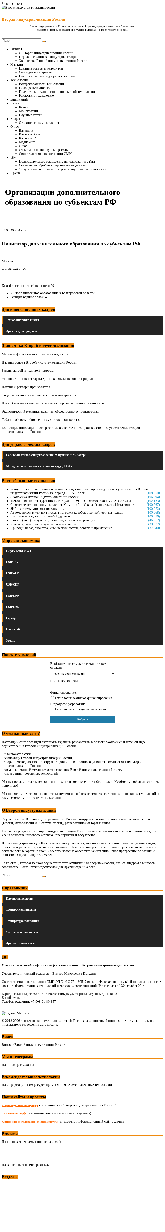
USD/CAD (12, 607)
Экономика (10, 1185)
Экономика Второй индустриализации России (53, 60)
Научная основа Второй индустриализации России (39, 362)
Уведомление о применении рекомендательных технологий (63, 169)
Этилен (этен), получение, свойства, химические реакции (52, 520)
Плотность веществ (19, 898)
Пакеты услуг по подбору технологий (47, 76)
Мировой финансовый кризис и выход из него (36, 354)
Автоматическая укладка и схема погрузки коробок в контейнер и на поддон (66, 512)
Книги (24, 107)
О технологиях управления (39, 122)
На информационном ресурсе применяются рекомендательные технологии (57, 1085)
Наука (14, 103)
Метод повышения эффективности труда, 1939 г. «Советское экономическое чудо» (70, 501)
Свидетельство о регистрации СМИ (45, 153)
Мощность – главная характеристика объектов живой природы (48, 379)
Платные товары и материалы (41, 68)
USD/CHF (12, 584)
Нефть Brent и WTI (19, 551)
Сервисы (9, 1225)
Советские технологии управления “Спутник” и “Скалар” (46, 455)
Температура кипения (21, 909)
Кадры (15, 119)
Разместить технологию (36, 95)
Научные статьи (30, 115)
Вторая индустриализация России (33, 19)
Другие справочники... (21, 943)
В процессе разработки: (67, 704)
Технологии (19, 80)
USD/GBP (12, 595)
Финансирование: (63, 692)
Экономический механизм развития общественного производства (50, 411)
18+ (13, 157)
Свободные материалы (35, 72)
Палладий (13, 629)
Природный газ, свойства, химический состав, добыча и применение (61, 528)
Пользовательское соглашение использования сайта (57, 161)
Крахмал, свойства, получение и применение (43, 524)
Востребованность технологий (41, 84)
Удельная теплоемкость (22, 932)
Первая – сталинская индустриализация (48, 57)
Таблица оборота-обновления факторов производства (41, 419)
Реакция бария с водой (29, 297)
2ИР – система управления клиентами (38, 508)
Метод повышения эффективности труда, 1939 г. (39, 466)
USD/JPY (12, 562)
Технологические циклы (22, 320)
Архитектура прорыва (21, 331)
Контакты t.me (29, 134)
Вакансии (26, 130)
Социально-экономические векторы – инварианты (39, 395)
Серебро (11, 618)
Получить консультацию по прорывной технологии (57, 91)
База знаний (19, 99)
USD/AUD (12, 573)
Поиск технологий (64, 681)
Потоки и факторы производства (26, 387)
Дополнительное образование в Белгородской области (52, 293)
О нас (14, 126)
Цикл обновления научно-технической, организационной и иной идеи (54, 403)
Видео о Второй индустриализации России (33, 1044)
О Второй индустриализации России (46, 53)
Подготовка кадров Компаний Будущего (40, 516)
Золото (10, 640)
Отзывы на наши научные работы (44, 150)
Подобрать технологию (36, 88)
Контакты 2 (27, 138)
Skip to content (12, 3)
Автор (22, 230)
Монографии (28, 111)
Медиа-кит (27, 142)
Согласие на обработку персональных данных (53, 165)
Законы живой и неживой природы (28, 370)
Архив (15, 173)
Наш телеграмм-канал (18, 1065)
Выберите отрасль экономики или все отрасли (78, 665)
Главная (16, 49)
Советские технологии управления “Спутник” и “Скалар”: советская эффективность (72, 504)
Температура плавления (22, 921)
